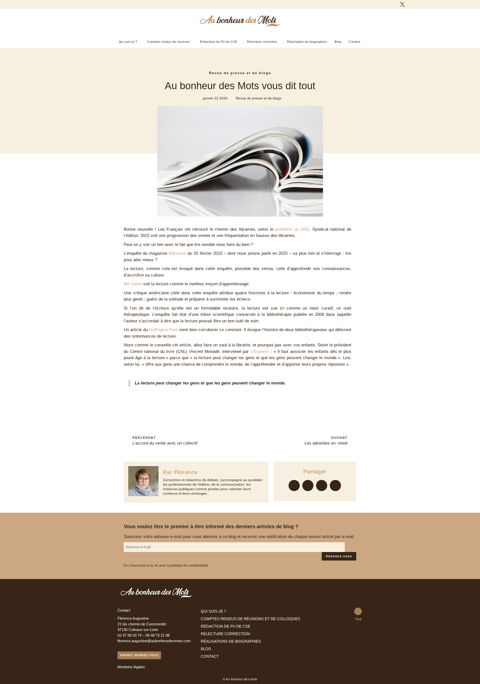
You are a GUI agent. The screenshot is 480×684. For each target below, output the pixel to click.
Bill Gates (133, 284)
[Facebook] (393, 4)
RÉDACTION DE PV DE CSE (225, 626)
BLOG (206, 649)
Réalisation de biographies (307, 42)
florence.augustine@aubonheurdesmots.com (154, 641)
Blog (337, 42)
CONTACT (210, 656)
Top (358, 619)
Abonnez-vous (339, 556)
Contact (354, 42)
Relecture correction (262, 42)
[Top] (358, 611)
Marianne (177, 253)
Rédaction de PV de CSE (218, 42)
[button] (294, 485)
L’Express (259, 351)
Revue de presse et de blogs (240, 73)
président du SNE (292, 229)
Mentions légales (131, 667)
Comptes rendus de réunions (168, 42)
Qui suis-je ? (128, 42)
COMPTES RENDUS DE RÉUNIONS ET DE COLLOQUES (250, 619)
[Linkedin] (411, 4)
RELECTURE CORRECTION (225, 634)
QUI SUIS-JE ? (213, 611)
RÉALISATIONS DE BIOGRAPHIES (231, 641)
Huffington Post (163, 329)
